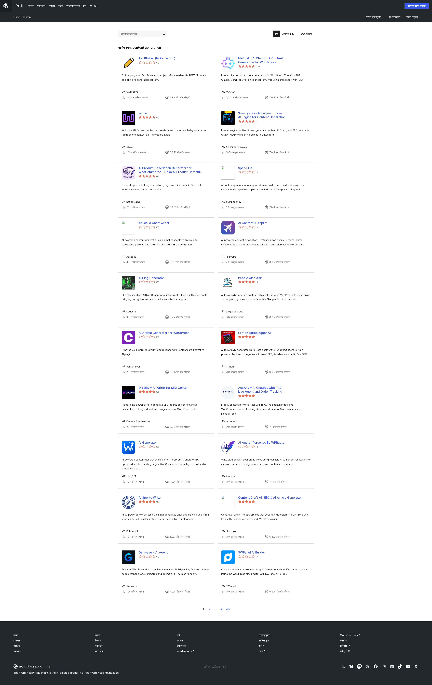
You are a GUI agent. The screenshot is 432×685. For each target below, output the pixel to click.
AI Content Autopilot (252, 223)
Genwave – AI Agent (153, 552)
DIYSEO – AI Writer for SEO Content (164, 387)
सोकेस (97, 635)
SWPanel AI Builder (251, 552)
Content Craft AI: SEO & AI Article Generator (270, 497)
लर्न (178, 635)
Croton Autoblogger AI (254, 333)
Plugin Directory (22, 17)
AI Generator (148, 442)
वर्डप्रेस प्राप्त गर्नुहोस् (416, 5)
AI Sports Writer (150, 497)
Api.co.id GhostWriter (154, 223)
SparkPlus (245, 168)
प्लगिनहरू (99, 645)
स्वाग (262, 651)
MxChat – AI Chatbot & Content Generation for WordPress (260, 60)
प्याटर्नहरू (99, 651)
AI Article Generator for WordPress (164, 333)
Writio (143, 113)
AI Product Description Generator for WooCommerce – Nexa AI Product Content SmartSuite (169, 170)
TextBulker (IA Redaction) (157, 58)
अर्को (228, 609)
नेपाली (48, 666)
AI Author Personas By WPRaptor (262, 442)
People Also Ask (250, 278)
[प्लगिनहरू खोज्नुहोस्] (163, 34)
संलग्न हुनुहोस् (264, 635)
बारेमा (16, 635)
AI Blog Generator (151, 278)
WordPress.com (350, 635)
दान (261, 645)
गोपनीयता (17, 651)
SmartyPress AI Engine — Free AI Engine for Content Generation (262, 115)
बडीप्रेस (345, 651)
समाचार (17, 640)
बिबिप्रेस (345, 645)
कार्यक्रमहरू (264, 640)
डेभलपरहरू (181, 645)
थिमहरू (98, 640)
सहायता (180, 640)
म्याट (343, 640)
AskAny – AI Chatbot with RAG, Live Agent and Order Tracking (260, 389)
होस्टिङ (17, 645)
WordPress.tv (186, 651)
